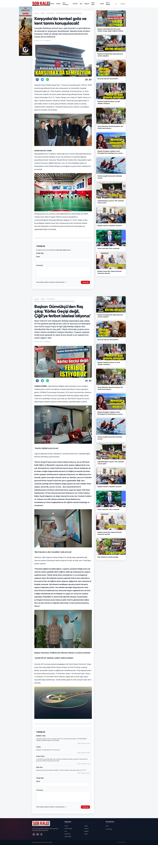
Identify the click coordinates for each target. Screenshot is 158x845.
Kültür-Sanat (93, 3)
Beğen (79, 743)
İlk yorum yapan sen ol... (64, 250)
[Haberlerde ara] (116, 4)
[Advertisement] (132, 31)
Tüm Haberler (109, 829)
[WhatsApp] (33, 834)
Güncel (52, 3)
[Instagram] (37, 834)
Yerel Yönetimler (65, 3)
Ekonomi (75, 3)
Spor (81, 3)
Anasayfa (36, 13)
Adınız (38, 256)
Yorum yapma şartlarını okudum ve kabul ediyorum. (50, 282)
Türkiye (102, 3)
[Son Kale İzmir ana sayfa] (41, 823)
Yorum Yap (85, 282)
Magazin (87, 3)
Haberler (43, 13)
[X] (41, 834)
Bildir (89, 743)
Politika (58, 3)
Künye (107, 826)
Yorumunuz (39, 265)
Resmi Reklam (108, 3)
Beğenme (84, 743)
